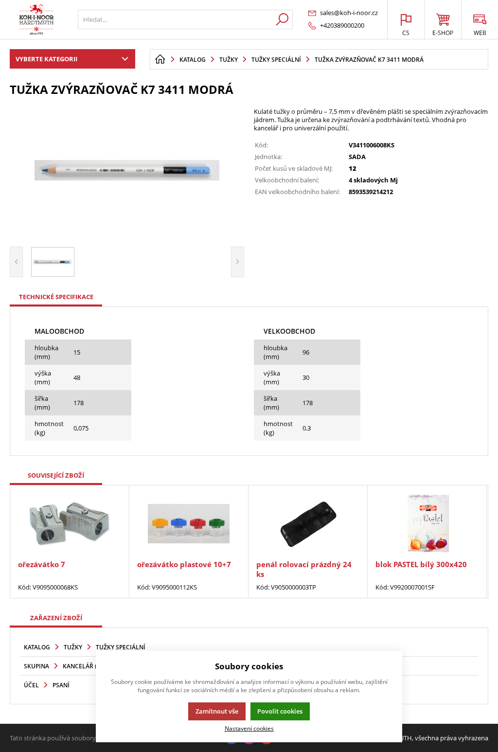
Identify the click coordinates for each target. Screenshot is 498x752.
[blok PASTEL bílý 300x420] (427, 523)
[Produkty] (36, 19)
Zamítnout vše (217, 711)
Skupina (36, 666)
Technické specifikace (56, 296)
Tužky (73, 647)
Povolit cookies (279, 711)
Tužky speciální (120, 647)
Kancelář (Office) (90, 666)
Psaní (61, 685)
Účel (31, 685)
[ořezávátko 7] (69, 523)
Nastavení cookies (249, 728)
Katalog (37, 647)
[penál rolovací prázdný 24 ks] (307, 523)
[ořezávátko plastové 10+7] (188, 523)
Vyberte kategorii (46, 58)
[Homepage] (160, 59)
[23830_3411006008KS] (127, 170)
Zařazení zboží (56, 617)
